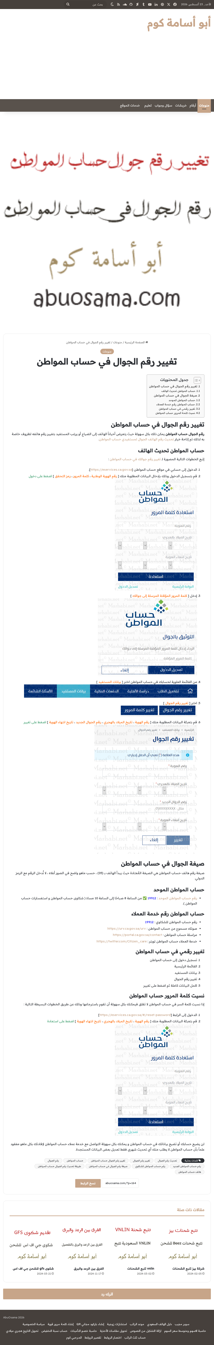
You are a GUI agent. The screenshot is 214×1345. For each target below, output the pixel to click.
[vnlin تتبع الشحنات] (132, 1242)
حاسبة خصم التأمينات (83, 1330)
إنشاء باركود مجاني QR (90, 1324)
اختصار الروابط (112, 1337)
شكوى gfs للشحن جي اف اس (33, 1268)
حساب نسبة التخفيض (54, 1330)
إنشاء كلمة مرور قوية (61, 1324)
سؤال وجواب (163, 105)
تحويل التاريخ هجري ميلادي (22, 1330)
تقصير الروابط (93, 1337)
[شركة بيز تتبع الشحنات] (182, 1242)
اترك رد (107, 1294)
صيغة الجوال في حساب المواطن (175, 395)
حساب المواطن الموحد (182, 400)
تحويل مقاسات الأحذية (113, 1330)
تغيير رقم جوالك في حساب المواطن (135, 459)
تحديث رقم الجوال (167, 1160)
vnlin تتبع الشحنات (140, 1268)
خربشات (181, 105)
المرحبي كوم (74, 1337)
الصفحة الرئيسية (135, 342)
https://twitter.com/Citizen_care (122, 941)
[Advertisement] (107, 67)
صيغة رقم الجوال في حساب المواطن (108, 1166)
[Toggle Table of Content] (195, 380)
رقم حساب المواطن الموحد (177, 898)
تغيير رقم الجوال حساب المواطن (108, 1160)
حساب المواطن (75, 1160)
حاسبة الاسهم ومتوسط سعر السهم (185, 1330)
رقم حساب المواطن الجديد (187, 1166)
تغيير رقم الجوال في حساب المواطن (173, 386)
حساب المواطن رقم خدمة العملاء (175, 404)
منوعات (204, 105)
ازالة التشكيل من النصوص (145, 1330)
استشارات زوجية (117, 1324)
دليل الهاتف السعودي (159, 1324)
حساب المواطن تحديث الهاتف (178, 391)
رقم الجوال (53, 1160)
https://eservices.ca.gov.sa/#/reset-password (135, 1015)
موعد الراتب (137, 1324)
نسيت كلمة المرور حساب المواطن (175, 413)
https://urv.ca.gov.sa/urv (126, 928)
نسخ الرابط (88, 1183)
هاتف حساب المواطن (189, 1171)
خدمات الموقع (130, 105)
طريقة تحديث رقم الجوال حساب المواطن (59, 1166)
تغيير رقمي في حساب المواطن (177, 408)
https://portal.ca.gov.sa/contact (137, 935)
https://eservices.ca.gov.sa (111, 470)
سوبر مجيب (182, 1324)
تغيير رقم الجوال (141, 1160)
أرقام (193, 105)
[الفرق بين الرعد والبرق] (82, 1242)
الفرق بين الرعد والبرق (89, 1268)
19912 (149, 922)
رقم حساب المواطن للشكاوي (150, 1166)
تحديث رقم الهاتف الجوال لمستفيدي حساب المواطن (136, 439)
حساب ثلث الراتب (135, 1337)
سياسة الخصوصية (34, 1324)
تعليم (148, 105)
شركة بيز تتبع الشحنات (188, 1268)
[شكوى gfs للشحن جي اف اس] (32, 1242)
